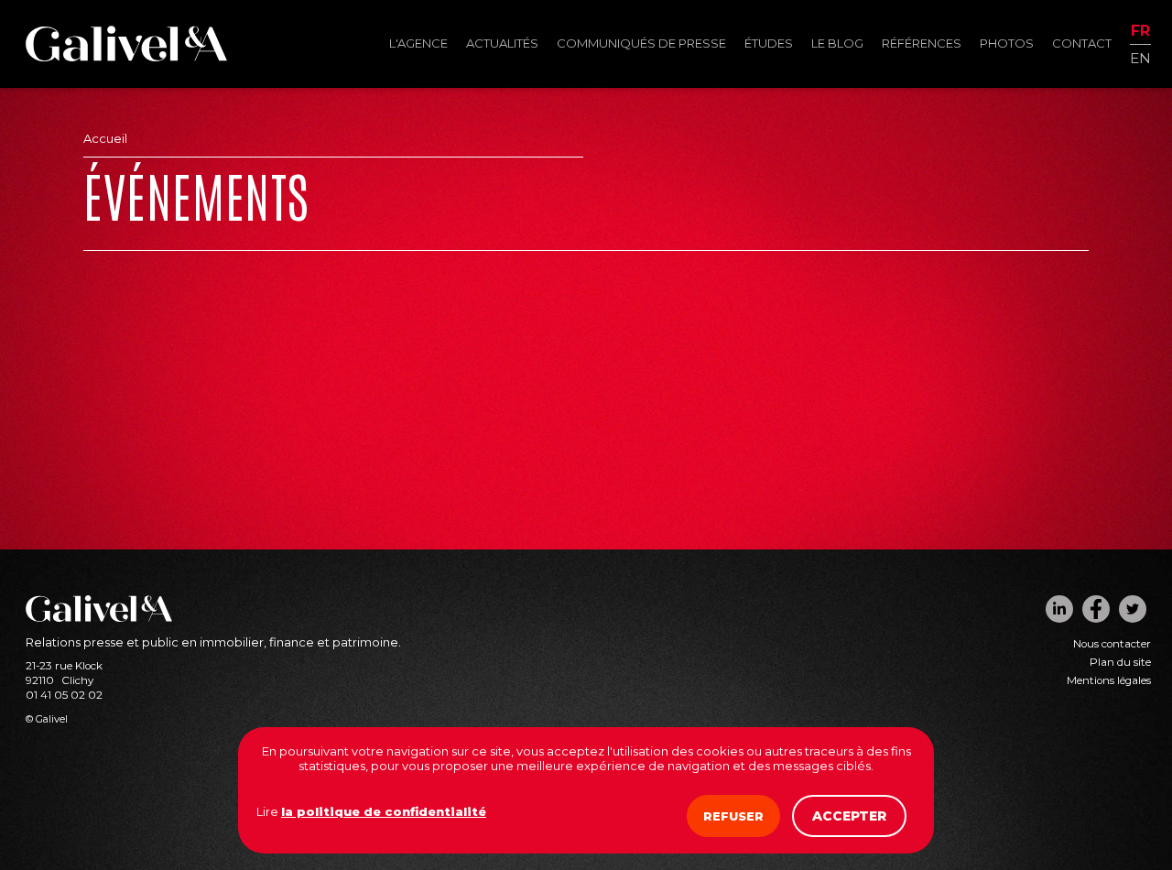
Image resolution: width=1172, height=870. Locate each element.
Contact (1082, 43)
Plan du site (1120, 662)
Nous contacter (1112, 643)
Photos (1007, 43)
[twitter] (1132, 609)
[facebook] (1096, 609)
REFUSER (733, 816)
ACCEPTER (849, 816)
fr (1140, 31)
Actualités (502, 43)
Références (921, 43)
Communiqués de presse (641, 43)
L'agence (418, 43)
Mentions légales (1109, 680)
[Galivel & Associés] (126, 56)
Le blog (837, 43)
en (1140, 57)
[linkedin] (1059, 609)
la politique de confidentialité (383, 811)
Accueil (105, 138)
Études (768, 43)
